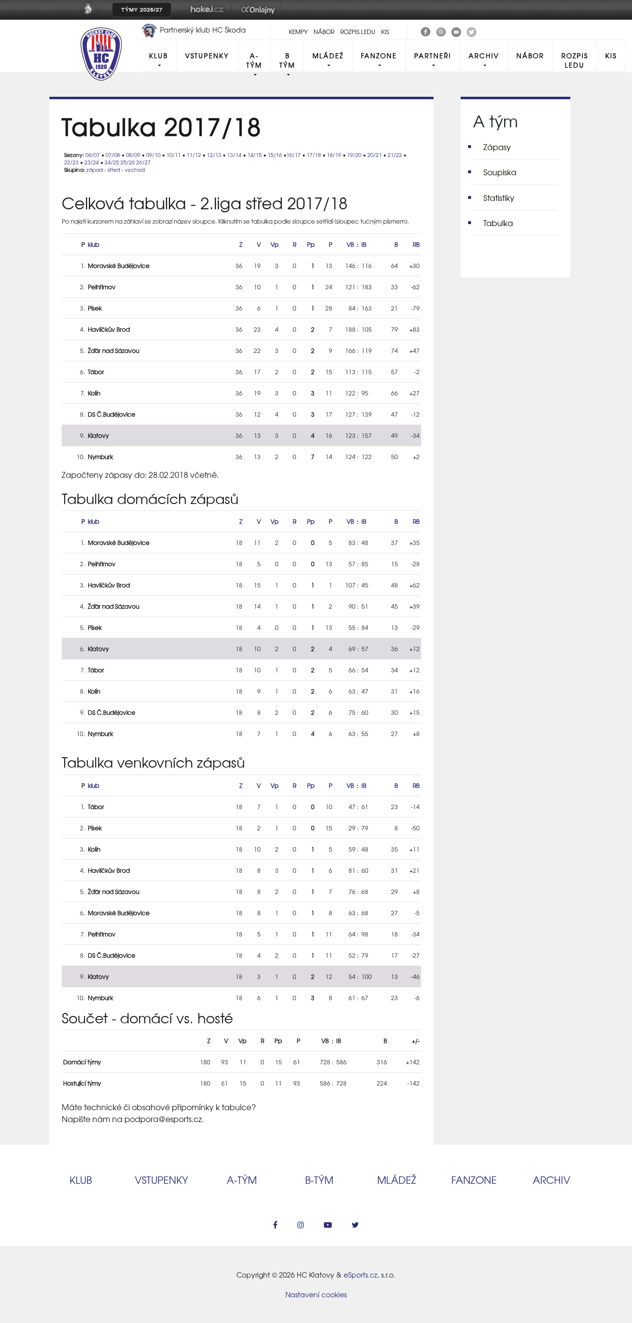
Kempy (298, 31)
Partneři (432, 55)
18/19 (334, 154)
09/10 (153, 154)
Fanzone (379, 55)
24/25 (112, 162)
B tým (287, 60)
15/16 (275, 154)
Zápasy (497, 147)
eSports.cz (360, 1275)
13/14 (234, 154)
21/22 (395, 154)
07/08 (113, 154)
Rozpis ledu (357, 31)
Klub (158, 55)
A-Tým (254, 60)
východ (135, 169)
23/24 (91, 162)
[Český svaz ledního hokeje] (92, 16)
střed (114, 169)
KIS (385, 31)
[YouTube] (456, 31)
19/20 (354, 154)
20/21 (374, 154)
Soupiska (499, 172)
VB (350, 244)
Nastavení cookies (316, 1294)
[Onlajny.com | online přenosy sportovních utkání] (259, 16)
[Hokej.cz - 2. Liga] (206, 16)
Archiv (484, 55)
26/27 (143, 162)
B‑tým (319, 1179)
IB (363, 244)
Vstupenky (207, 55)
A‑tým (242, 1179)
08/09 (133, 154)
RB (416, 244)
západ (94, 169)
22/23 (71, 162)
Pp (311, 244)
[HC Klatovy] (426, 31)
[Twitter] (471, 31)
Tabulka (498, 223)
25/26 (127, 162)
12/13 (214, 154)
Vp (274, 244)
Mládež (328, 55)
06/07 (92, 154)
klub (93, 244)
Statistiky (498, 197)
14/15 (254, 154)
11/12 (194, 154)
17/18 (314, 154)
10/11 (173, 154)
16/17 (293, 154)
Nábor (324, 31)
